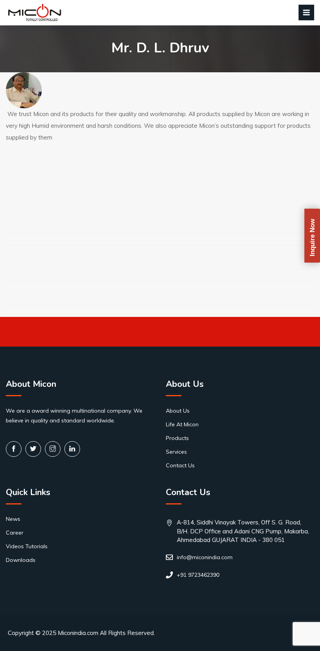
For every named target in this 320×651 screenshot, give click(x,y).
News (13, 518)
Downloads (21, 559)
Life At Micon (182, 424)
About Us (178, 410)
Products (177, 438)
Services (176, 451)
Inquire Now (312, 237)
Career (14, 532)
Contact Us (180, 465)
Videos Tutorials (27, 546)
